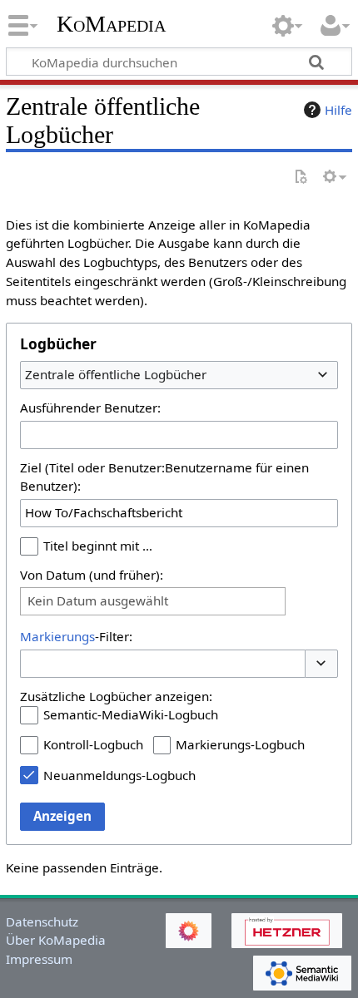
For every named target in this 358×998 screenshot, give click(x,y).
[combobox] (179, 375)
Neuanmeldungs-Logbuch (119, 775)
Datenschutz (42, 921)
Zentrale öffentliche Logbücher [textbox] (115, 374)
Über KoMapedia (56, 939)
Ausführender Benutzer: (90, 407)
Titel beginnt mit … (97, 545)
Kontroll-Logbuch (93, 744)
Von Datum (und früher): (91, 574)
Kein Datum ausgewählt (97, 601)
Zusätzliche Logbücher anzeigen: (116, 696)
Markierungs (57, 636)
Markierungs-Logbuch (240, 744)
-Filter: (76, 636)
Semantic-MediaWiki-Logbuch (130, 714)
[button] (321, 664)
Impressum (39, 959)
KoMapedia (111, 24)
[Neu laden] (300, 177)
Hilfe (338, 109)
